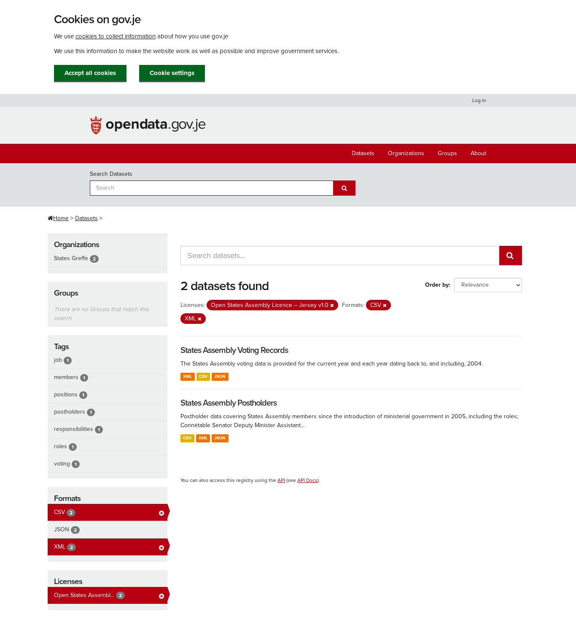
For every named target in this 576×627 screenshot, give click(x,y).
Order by (437, 284)
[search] (510, 255)
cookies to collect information (115, 36)
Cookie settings (172, 73)
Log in (479, 100)
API (281, 480)
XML (187, 376)
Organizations (406, 153)
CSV (203, 376)
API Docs (307, 480)
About (478, 153)
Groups (447, 153)
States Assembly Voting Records (234, 350)
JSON (220, 376)
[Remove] (332, 305)
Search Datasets (111, 174)
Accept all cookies (90, 73)
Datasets (363, 153)
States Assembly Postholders (228, 403)
